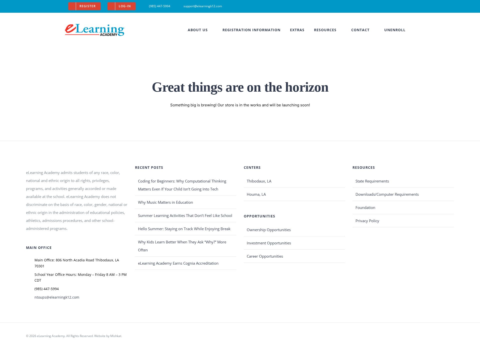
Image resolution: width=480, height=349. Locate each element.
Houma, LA (256, 194)
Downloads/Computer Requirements (387, 194)
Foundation (365, 207)
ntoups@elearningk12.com (56, 297)
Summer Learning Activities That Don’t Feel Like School (185, 215)
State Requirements (372, 180)
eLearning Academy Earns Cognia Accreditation (178, 263)
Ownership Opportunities (269, 229)
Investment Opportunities (269, 242)
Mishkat (115, 336)
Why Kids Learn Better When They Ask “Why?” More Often (182, 245)
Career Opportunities (265, 256)
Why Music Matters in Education (165, 202)
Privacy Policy (367, 220)
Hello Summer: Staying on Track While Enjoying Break (184, 228)
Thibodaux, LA (259, 180)
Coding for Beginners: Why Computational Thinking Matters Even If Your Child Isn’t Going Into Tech (182, 184)
